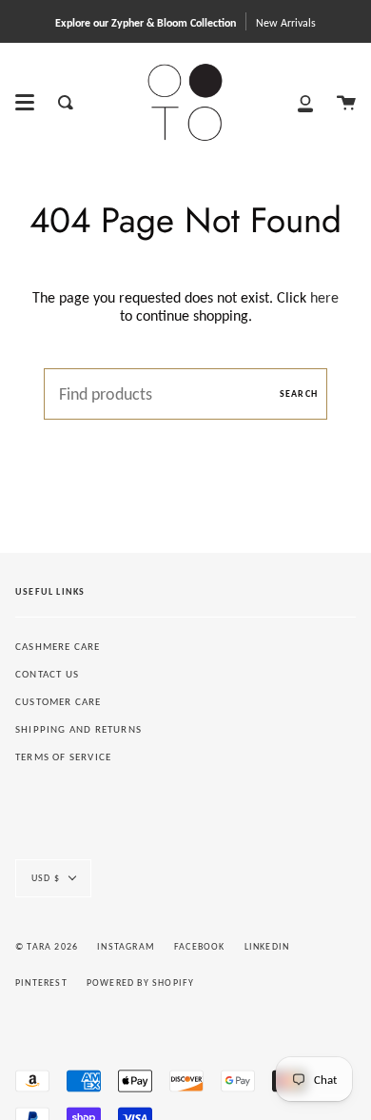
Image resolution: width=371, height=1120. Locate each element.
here (324, 297)
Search (299, 393)
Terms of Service (63, 757)
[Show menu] (25, 102)
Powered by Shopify (141, 982)
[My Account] (305, 102)
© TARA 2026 (46, 946)
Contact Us (47, 674)
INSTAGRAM (126, 946)
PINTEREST (41, 982)
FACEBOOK (199, 946)
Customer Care (58, 702)
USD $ (45, 878)
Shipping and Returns (78, 729)
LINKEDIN (267, 946)
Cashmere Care (58, 646)
